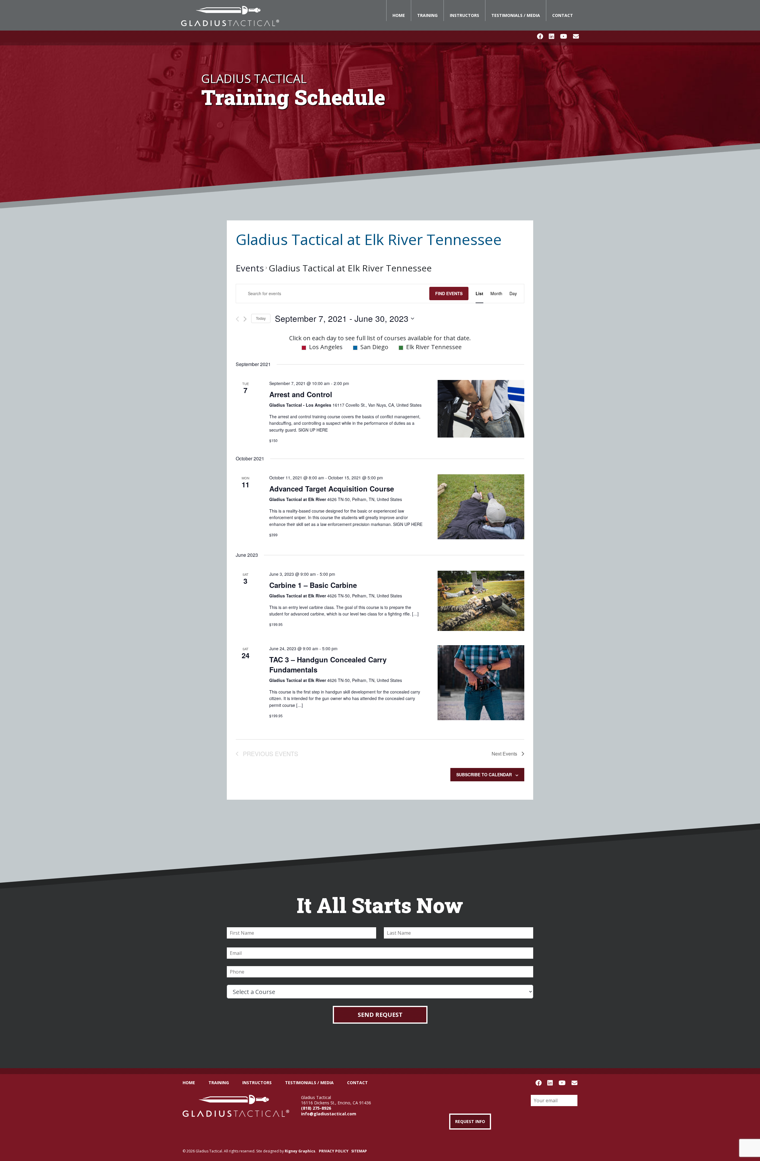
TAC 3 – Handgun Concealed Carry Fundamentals (328, 664)
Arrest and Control (300, 394)
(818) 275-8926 (316, 1108)
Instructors (464, 15)
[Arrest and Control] (481, 409)
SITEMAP (359, 1151)
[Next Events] (245, 319)
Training (427, 15)
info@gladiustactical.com (328, 1114)
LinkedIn (551, 36)
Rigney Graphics (300, 1151)
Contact (562, 15)
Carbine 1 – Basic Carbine (313, 585)
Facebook (540, 36)
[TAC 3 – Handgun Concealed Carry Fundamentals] (481, 682)
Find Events (449, 293)
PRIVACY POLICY (334, 1151)
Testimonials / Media (515, 15)
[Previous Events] (237, 319)
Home (398, 15)
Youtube (563, 36)
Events (250, 268)
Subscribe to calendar (484, 774)
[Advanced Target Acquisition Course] (481, 506)
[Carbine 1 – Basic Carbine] (481, 601)
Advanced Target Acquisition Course (331, 489)
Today (261, 318)
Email (576, 36)
